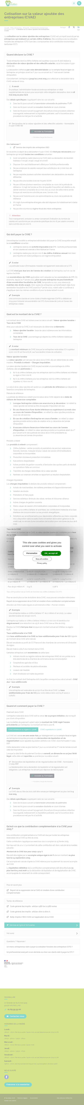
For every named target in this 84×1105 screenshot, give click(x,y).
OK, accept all (51, 553)
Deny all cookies (42, 559)
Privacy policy (42, 563)
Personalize (31, 553)
